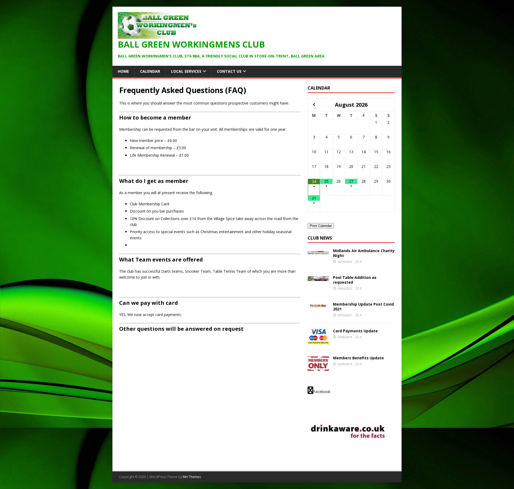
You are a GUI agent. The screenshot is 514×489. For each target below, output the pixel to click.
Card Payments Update (355, 330)
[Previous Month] (314, 105)
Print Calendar (321, 226)
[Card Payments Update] (318, 341)
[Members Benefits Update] (318, 368)
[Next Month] (388, 105)
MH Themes (192, 477)
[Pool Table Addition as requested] (318, 277)
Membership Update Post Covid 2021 (363, 306)
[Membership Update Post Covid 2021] (318, 304)
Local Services (186, 71)
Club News (320, 238)
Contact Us (229, 71)
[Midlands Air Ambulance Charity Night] (318, 251)
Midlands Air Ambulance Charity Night (364, 253)
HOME (123, 71)
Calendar (150, 71)
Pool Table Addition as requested (354, 280)
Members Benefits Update (358, 357)
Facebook (321, 391)
